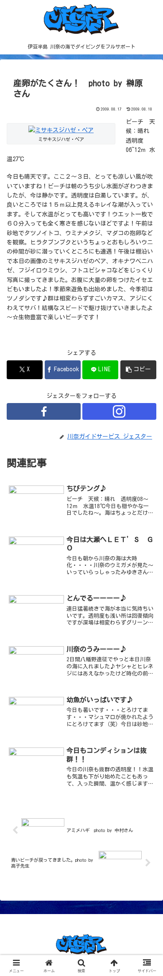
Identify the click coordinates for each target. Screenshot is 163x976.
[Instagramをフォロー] (119, 411)
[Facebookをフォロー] (44, 411)
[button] (138, 369)
